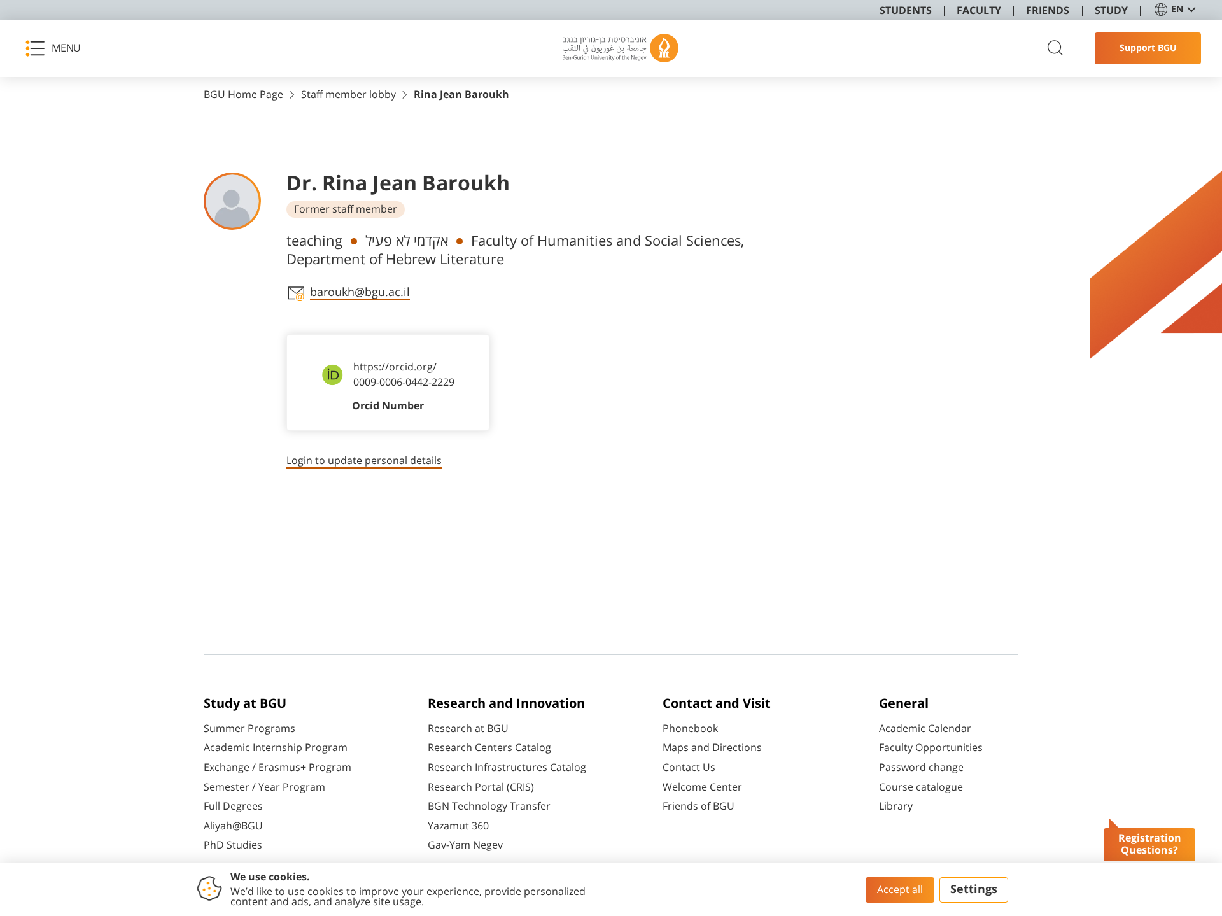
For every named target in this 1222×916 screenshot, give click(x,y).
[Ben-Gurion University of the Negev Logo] (620, 48)
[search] (1055, 48)
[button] (57, 48)
